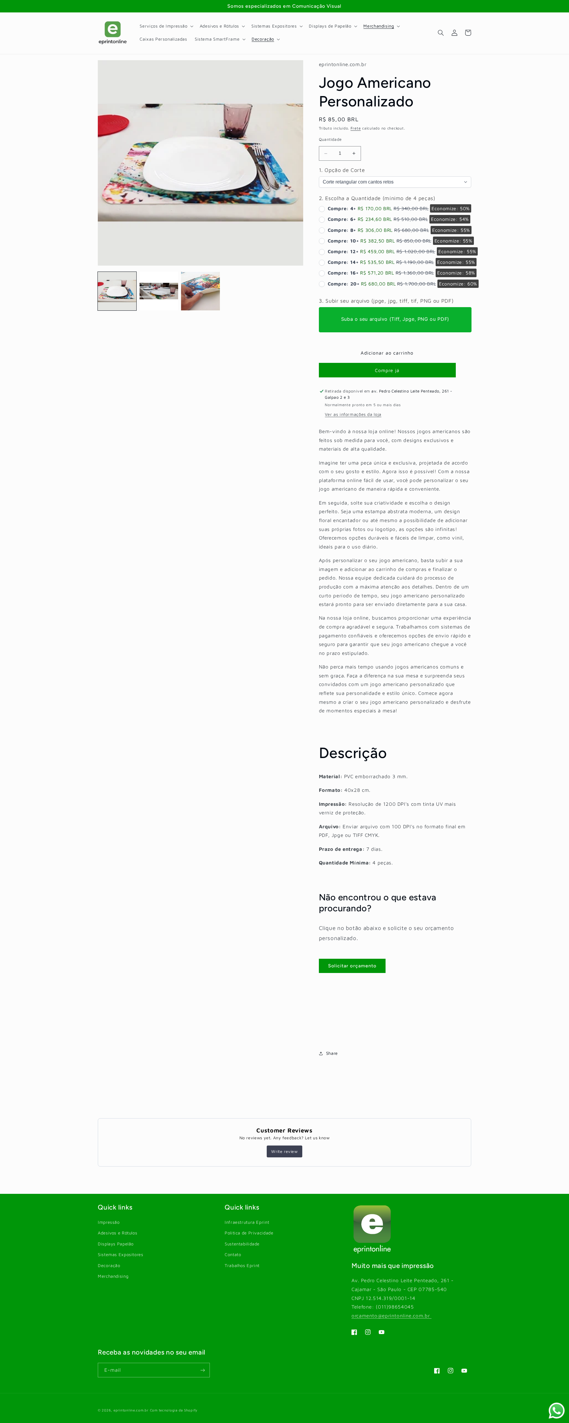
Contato (233, 1254)
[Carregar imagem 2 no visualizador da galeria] (159, 291)
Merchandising (113, 1276)
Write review (284, 1151)
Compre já (387, 370)
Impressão (109, 1222)
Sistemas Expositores (120, 1254)
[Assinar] (203, 1370)
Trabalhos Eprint (242, 1265)
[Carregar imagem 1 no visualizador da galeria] (117, 291)
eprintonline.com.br (131, 1410)
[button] (166, 26)
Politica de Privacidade (249, 1232)
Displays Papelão (116, 1243)
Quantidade (330, 139)
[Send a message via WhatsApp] (556, 1410)
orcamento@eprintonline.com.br (391, 1316)
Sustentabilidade (242, 1243)
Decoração (109, 1265)
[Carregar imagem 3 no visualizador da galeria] (200, 291)
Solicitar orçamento (352, 966)
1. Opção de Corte (342, 170)
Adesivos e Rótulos (117, 1232)
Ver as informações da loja (353, 414)
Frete (356, 128)
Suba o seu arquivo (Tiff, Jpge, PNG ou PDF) (395, 319)
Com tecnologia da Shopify (173, 1410)
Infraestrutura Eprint (247, 1222)
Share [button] (332, 1053)
